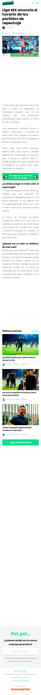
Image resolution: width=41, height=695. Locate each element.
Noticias (7, 34)
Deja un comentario (20, 442)
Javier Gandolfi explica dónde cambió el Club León (17, 429)
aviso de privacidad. (24, 661)
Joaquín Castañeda (13, 364)
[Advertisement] (20, 80)
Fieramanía (10, 28)
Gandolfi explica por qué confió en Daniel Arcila (18, 358)
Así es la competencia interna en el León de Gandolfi (19, 394)
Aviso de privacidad (20, 680)
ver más (35, 331)
